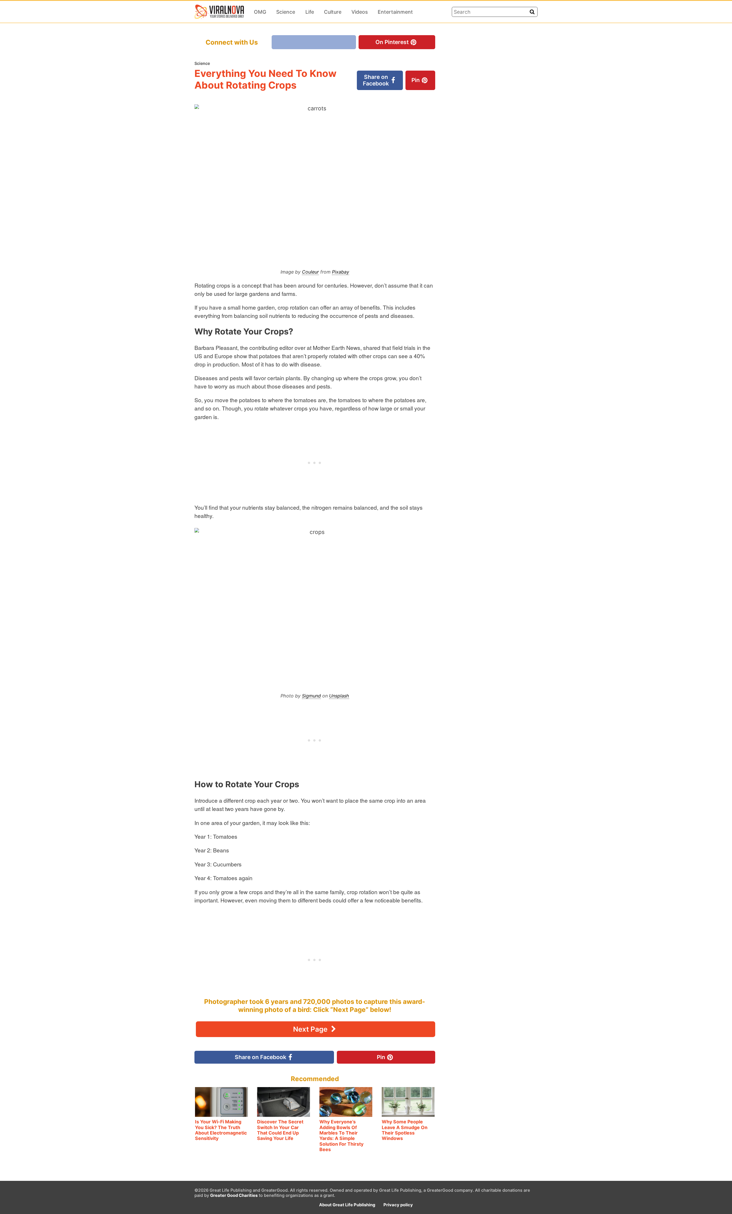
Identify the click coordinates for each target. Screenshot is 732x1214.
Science (285, 12)
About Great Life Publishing (347, 1204)
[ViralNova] (219, 12)
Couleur (310, 272)
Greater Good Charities (234, 1195)
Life (309, 12)
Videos (359, 12)
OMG (260, 12)
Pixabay (340, 272)
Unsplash (339, 696)
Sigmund (311, 696)
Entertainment (395, 12)
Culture (332, 12)
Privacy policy (398, 1204)
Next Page (311, 1029)
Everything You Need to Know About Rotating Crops (265, 79)
